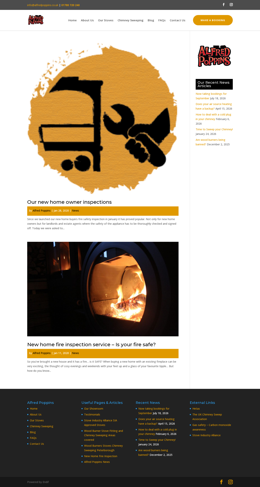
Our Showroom (93, 408)
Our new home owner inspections (69, 202)
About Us (87, 20)
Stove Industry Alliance (206, 435)
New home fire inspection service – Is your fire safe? (91, 344)
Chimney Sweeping (131, 20)
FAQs (162, 20)
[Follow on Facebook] (224, 5)
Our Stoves (105, 20)
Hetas (196, 408)
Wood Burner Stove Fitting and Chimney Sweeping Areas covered (103, 435)
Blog (151, 20)
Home (72, 20)
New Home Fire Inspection (100, 456)
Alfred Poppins (42, 210)
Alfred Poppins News (97, 462)
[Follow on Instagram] (231, 5)
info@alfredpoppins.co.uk (42, 5)
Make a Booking (213, 20)
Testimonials (92, 414)
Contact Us (177, 20)
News (75, 210)
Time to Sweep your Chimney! (214, 129)
